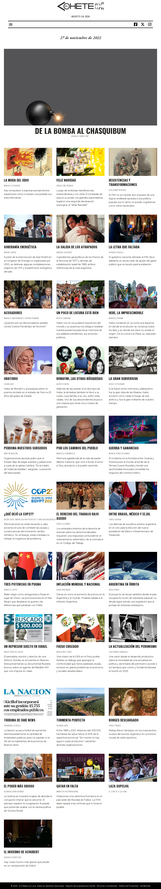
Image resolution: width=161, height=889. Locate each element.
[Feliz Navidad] (80, 162)
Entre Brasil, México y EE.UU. (130, 513)
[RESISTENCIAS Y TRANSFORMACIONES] (133, 162)
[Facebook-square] (136, 24)
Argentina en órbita (124, 584)
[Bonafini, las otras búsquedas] (80, 360)
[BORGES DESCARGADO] (133, 702)
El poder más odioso (19, 786)
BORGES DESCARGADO (124, 720)
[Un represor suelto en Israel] (28, 628)
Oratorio (11, 378)
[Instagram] (150, 24)
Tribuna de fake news (19, 720)
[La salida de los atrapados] (80, 229)
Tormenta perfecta (70, 720)
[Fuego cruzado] (80, 628)
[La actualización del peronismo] (133, 628)
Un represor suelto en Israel (25, 646)
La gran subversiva (123, 378)
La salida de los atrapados (76, 246)
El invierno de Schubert (21, 851)
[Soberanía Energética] (28, 229)
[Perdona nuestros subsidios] (28, 430)
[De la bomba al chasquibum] (80, 87)
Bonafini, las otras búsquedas (79, 378)
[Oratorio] (28, 360)
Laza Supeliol (119, 786)
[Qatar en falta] (80, 768)
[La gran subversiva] (133, 360)
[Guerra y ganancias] (133, 430)
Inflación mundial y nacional (78, 584)
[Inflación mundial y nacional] (80, 566)
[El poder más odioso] (28, 768)
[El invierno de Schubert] (28, 834)
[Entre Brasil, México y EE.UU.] (133, 496)
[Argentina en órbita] (133, 566)
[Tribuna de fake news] (28, 702)
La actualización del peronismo (133, 646)
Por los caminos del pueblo (77, 447)
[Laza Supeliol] (133, 768)
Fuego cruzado (67, 646)
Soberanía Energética (20, 246)
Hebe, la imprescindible (126, 312)
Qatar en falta (67, 786)
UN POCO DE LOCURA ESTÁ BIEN (77, 312)
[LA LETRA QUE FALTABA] (133, 229)
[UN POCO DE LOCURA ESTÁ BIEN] (80, 294)
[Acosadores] (28, 294)
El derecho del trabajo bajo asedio (77, 516)
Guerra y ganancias (124, 447)
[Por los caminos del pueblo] (80, 430)
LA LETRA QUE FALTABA (124, 246)
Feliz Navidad (66, 180)
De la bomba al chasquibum (80, 130)
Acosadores (13, 312)
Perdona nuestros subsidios (25, 447)
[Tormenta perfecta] (80, 702)
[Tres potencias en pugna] (28, 566)
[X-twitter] (143, 24)
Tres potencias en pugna (22, 584)
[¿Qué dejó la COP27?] (28, 496)
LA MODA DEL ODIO (16, 180)
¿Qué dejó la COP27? (19, 513)
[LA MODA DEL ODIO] (28, 162)
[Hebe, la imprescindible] (133, 294)
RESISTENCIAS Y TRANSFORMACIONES (123, 182)
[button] (10, 24)
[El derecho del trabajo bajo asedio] (80, 496)
